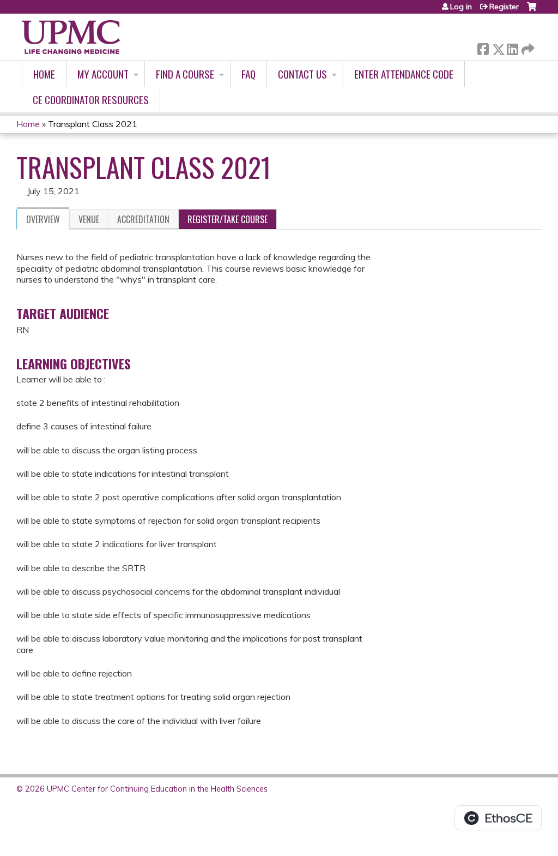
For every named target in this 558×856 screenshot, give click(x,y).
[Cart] (531, 11)
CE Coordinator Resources (91, 99)
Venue (88, 219)
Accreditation (143, 219)
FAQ (248, 74)
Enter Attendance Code (403, 74)
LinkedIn (512, 47)
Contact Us (302, 74)
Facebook (482, 47)
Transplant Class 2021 (92, 123)
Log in (461, 6)
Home (44, 74)
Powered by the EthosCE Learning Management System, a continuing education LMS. (498, 817)
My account (103, 74)
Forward (526, 46)
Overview (43, 219)
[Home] (71, 37)
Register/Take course (227, 219)
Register (504, 6)
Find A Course (185, 74)
